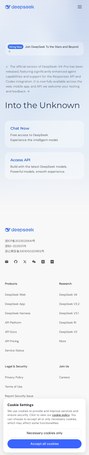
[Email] (6, 261)
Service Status (14, 350)
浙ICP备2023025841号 (20, 241)
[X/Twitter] (25, 261)
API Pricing (12, 341)
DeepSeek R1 (67, 322)
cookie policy (61, 415)
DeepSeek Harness (17, 313)
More (62, 341)
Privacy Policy (14, 377)
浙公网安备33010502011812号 (24, 251)
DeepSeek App (15, 304)
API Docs (11, 332)
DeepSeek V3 (68, 332)
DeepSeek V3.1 (69, 313)
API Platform (13, 322)
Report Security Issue (19, 396)
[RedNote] (52, 261)
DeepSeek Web (15, 294)
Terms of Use (13, 386)
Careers (64, 377)
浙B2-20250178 (15, 246)
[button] (44, 433)
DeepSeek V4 (68, 294)
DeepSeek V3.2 (69, 304)
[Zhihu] (43, 261)
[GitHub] (15, 261)
